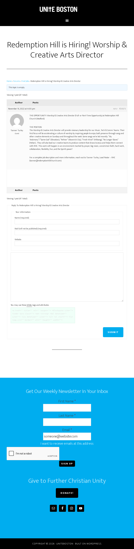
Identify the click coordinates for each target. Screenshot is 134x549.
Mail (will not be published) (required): (31, 228)
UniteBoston (67, 9)
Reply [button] (115, 108)
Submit (113, 332)
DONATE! (67, 493)
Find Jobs (25, 81)
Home (9, 81)
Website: (18, 239)
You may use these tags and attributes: (30, 305)
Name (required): (22, 217)
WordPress (94, 544)
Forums (16, 81)
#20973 (122, 108)
